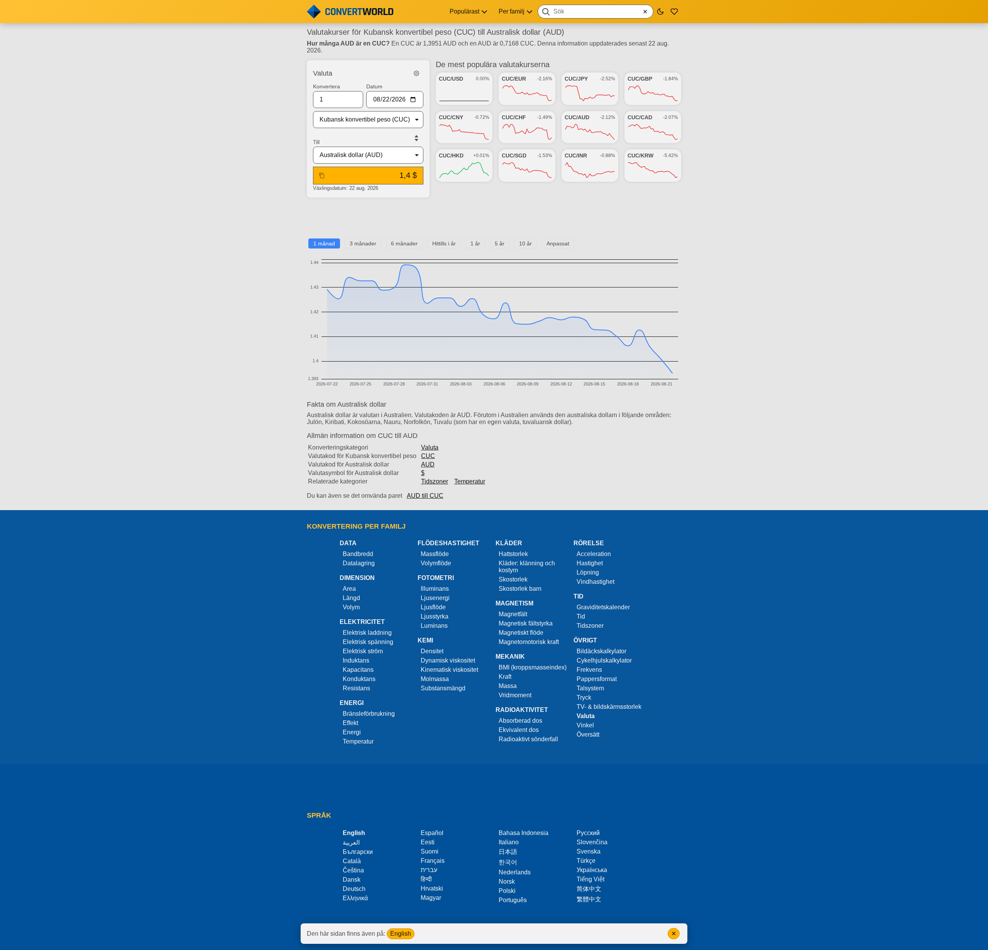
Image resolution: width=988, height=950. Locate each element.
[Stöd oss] (674, 12)
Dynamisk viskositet (448, 660)
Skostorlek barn (520, 588)
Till (316, 142)
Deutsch (354, 889)
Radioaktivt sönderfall (528, 739)
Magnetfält (513, 614)
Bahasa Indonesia (523, 833)
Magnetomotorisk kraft (529, 642)
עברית (429, 870)
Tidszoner (434, 481)
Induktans (356, 660)
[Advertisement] (494, 221)
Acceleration (594, 554)
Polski (507, 890)
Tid (581, 616)
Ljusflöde (433, 607)
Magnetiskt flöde (521, 632)
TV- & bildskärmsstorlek (609, 706)
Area (349, 588)
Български (358, 852)
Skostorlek (513, 579)
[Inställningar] (416, 73)
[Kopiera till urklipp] (322, 176)
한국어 (508, 862)
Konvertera (326, 86)
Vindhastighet (595, 581)
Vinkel (585, 725)
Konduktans (359, 679)
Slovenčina (592, 842)
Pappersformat (597, 679)
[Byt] (416, 138)
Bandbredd (358, 554)
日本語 (508, 852)
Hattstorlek (513, 554)
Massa (508, 686)
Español (432, 833)
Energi (352, 732)
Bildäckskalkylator (601, 651)
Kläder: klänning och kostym (527, 566)
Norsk (507, 881)
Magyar (431, 897)
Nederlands (515, 872)
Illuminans (435, 588)
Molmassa (435, 679)
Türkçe (586, 860)
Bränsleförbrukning (369, 713)
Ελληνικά (355, 898)
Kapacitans (358, 669)
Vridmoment (515, 695)
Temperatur (469, 481)
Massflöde (435, 554)
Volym (351, 607)
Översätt (588, 734)
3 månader (363, 243)
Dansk (351, 879)
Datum (374, 86)
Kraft (505, 676)
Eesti (428, 842)
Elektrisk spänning (368, 642)
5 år (499, 243)
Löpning (588, 572)
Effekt (350, 723)
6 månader (404, 243)
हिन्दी (426, 879)
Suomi (429, 851)
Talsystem (590, 688)
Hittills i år (444, 243)
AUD (428, 464)
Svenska (589, 851)
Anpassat (557, 243)
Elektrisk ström (363, 651)
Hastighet (590, 563)
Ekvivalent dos (519, 730)
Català (352, 861)
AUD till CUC (425, 495)
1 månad (324, 243)
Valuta (429, 447)
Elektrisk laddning (367, 632)
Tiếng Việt (590, 879)
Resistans (356, 688)
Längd (351, 598)
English (400, 933)
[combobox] (595, 12)
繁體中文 (589, 899)
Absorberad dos (520, 720)
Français (433, 860)
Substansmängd (443, 688)
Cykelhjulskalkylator (604, 660)
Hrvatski (432, 888)
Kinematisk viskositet (449, 669)
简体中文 (589, 889)
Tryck (584, 697)
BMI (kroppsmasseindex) (533, 667)
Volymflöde (436, 563)
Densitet (432, 651)
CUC (428, 456)
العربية (351, 842)
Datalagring (359, 563)
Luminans (434, 625)
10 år (525, 243)
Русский (588, 833)
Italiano (509, 842)
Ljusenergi (435, 598)
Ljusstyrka (434, 616)
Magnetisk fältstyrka (526, 623)
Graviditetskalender (603, 607)
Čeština (353, 870)
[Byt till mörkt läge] (660, 12)
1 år (475, 243)
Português (513, 900)
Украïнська (592, 870)
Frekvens (589, 669)
